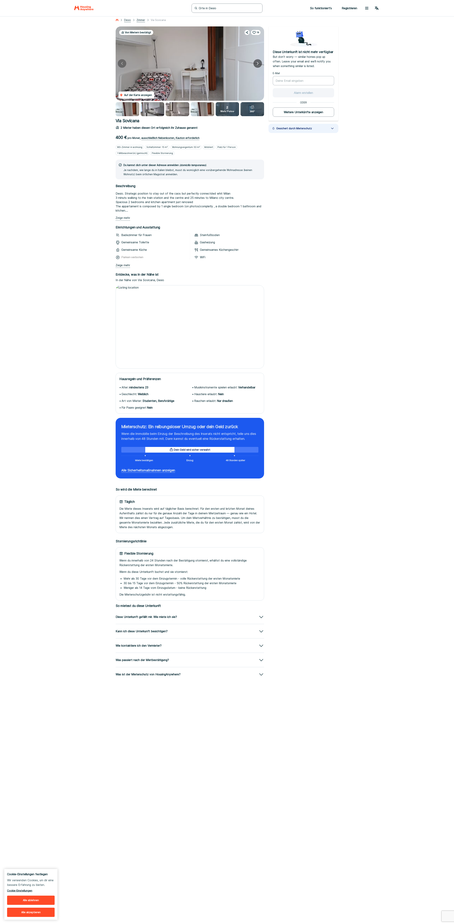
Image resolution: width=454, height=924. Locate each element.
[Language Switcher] (376, 8)
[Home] (84, 8)
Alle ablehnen (31, 900)
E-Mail (276, 73)
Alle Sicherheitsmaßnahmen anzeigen (148, 470)
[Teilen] (247, 32)
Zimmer (141, 19)
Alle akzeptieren (31, 912)
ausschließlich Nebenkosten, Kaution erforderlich (170, 137)
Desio (127, 19)
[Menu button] (366, 8)
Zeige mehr (123, 217)
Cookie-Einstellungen (19, 890)
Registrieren (349, 8)
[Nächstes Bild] (257, 63)
